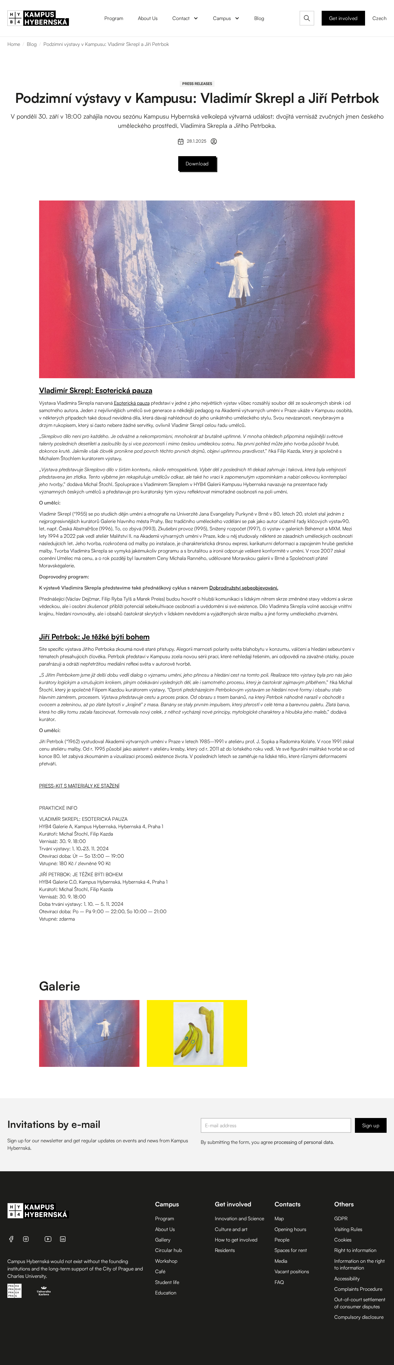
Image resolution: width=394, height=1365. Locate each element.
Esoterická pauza (132, 403)
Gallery (163, 1240)
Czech (379, 18)
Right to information (355, 1250)
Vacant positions (292, 1271)
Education (165, 1293)
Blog (32, 44)
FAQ (279, 1282)
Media (281, 1261)
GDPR (341, 1218)
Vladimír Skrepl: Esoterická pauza (95, 390)
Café (160, 1271)
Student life (167, 1282)
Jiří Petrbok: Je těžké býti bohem (94, 636)
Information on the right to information (359, 1264)
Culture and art (231, 1229)
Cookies (343, 1240)
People (282, 1240)
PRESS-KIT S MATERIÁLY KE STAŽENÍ (79, 786)
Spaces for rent (291, 1250)
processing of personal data (303, 1142)
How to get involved (236, 1240)
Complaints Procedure (358, 1289)
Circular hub (168, 1250)
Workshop (166, 1261)
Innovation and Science (239, 1218)
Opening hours (290, 1229)
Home (13, 44)
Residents (225, 1250)
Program (164, 1218)
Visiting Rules (348, 1229)
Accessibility (347, 1278)
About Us (165, 1229)
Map (279, 1218)
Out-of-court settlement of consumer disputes (359, 1302)
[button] (185, 18)
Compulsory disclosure (359, 1317)
